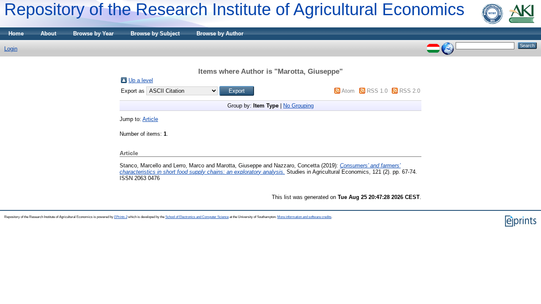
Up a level (140, 80)
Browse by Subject (155, 33)
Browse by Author (220, 33)
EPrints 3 (120, 217)
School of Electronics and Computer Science (197, 217)
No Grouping (298, 105)
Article (150, 119)
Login (10, 49)
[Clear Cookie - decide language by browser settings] (447, 45)
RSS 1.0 (377, 91)
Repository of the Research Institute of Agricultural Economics (234, 9)
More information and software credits (304, 217)
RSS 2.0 (409, 91)
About (48, 33)
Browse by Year (93, 33)
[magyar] (433, 45)
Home (16, 33)
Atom (348, 91)
